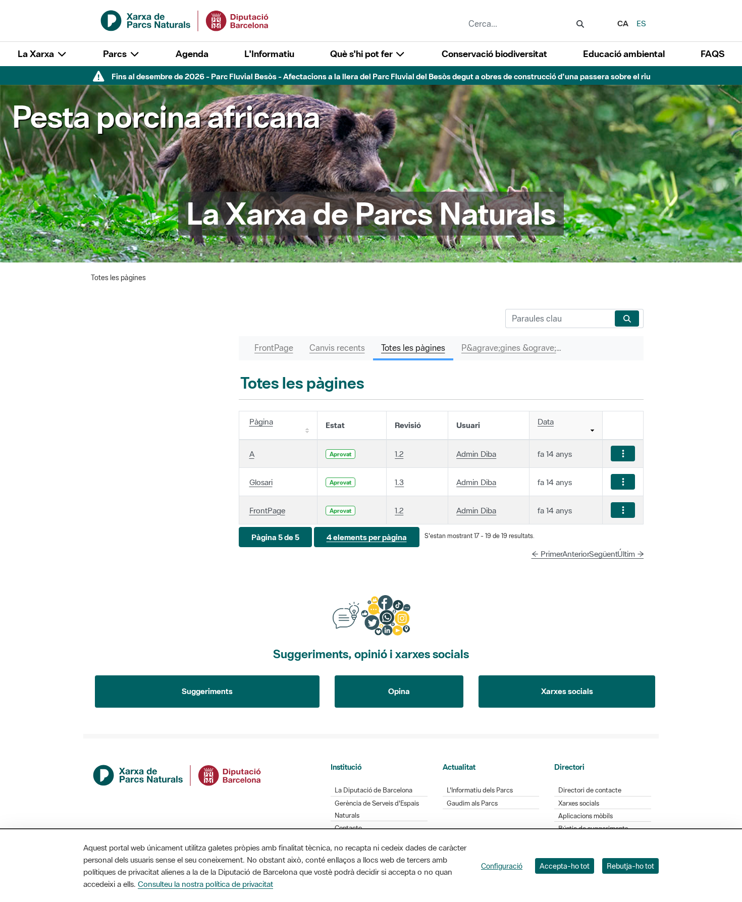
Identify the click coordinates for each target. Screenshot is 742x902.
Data (546, 421)
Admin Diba (476, 454)
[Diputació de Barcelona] (177, 774)
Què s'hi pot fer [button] (362, 54)
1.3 (399, 482)
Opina (399, 691)
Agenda (192, 54)
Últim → (630, 554)
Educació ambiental (624, 54)
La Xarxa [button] (37, 54)
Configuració (501, 866)
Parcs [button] (116, 54)
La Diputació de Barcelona (373, 790)
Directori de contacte (589, 790)
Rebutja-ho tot (630, 866)
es (641, 23)
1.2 (399, 454)
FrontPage (267, 510)
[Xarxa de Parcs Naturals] (185, 20)
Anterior (576, 554)
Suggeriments (207, 691)
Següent (603, 554)
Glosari (261, 482)
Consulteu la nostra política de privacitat (205, 884)
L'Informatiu (269, 54)
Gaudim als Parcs (472, 803)
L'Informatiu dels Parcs (480, 790)
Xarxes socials (567, 691)
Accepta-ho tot (565, 866)
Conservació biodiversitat (494, 54)
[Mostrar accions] (623, 453)
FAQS (712, 54)
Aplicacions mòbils (585, 816)
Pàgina (261, 421)
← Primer (547, 554)
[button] (275, 537)
